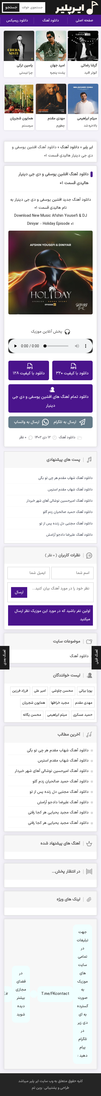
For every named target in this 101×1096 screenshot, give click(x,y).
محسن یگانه (32, 715)
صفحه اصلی (84, 20)
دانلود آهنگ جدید (77, 200)
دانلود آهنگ (50, 20)
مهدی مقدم (83, 703)
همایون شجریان (33, 703)
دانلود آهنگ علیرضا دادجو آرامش (63, 802)
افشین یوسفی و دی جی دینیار (38, 200)
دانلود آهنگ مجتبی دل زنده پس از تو (59, 792)
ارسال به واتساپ (26, 422)
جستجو (11, 7)
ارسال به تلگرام (65, 422)
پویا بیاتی (85, 691)
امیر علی (40, 691)
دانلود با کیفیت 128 (29, 373)
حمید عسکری (82, 715)
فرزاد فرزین (20, 691)
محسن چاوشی (62, 691)
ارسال (19, 592)
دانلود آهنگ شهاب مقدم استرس (63, 760)
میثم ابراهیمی (57, 715)
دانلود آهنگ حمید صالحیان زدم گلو (61, 781)
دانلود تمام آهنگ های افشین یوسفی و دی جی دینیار (50, 401)
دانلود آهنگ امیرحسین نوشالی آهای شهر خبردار (52, 771)
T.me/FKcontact (55, 994)
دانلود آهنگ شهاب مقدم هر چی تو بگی (58, 750)
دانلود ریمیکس (17, 20)
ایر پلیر (88, 147)
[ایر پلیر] (73, 7)
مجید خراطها (60, 703)
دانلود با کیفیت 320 (72, 373)
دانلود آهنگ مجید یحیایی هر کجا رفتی (58, 812)
